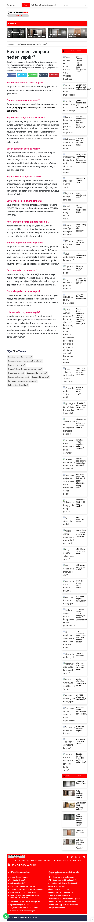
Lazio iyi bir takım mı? (57, 886)
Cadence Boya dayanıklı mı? (18, 385)
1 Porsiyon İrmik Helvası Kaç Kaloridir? (63, 883)
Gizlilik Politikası (22, 860)
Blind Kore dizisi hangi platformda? (62, 902)
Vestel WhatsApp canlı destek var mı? (63, 905)
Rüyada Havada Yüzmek (18, 877)
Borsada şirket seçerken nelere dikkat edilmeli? (25, 361)
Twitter (23, 75)
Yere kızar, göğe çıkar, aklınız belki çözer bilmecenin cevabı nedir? (25, 896)
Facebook (12, 75)
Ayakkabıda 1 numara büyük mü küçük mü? (25, 902)
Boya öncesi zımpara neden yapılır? (34, 44)
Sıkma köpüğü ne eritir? (39, 5)
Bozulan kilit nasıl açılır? (40, 377)
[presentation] (55, 5)
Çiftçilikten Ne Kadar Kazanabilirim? (23, 892)
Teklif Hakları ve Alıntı (61, 860)
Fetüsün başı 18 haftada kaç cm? (61, 892)
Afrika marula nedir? (17, 883)
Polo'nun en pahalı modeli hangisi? (22, 911)
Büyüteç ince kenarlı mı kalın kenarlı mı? (22, 381)
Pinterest (54, 75)
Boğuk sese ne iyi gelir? (16, 365)
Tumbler (44, 75)
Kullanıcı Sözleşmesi (40, 860)
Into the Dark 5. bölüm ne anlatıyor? (23, 886)
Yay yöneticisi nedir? (17, 880)
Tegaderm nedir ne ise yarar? (60, 895)
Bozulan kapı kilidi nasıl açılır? (18, 377)
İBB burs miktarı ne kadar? (59, 889)
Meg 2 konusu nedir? (57, 908)
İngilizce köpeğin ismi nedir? (20, 905)
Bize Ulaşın (78, 860)
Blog (18, 44)
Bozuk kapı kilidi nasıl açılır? (37, 373)
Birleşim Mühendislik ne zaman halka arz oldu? (25, 369)
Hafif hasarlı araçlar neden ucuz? (62, 877)
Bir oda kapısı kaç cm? (16, 373)
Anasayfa (12, 23)
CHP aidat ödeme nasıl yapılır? (21, 872)
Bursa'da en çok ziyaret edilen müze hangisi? (26, 889)
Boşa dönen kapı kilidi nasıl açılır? (20, 357)
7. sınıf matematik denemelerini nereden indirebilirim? (64, 873)
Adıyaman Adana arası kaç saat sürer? (24, 908)
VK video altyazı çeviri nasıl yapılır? (62, 880)
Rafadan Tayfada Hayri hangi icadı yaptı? (64, 898)
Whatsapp (33, 75)
